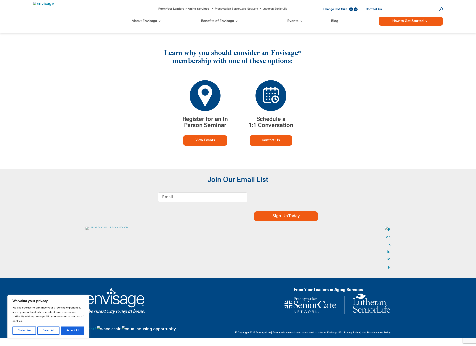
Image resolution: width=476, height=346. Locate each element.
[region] (48, 317)
